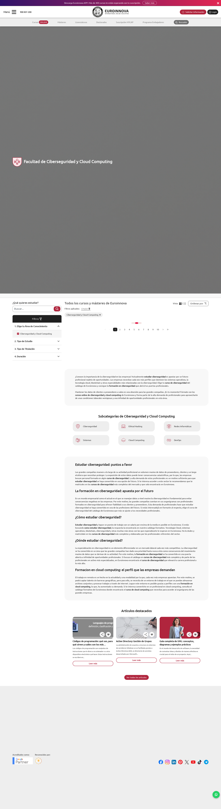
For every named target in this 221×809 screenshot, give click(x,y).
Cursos (39, 22)
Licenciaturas (81, 22)
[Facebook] (161, 762)
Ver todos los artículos (136, 677)
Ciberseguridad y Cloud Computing (36, 334)
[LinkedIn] (174, 762)
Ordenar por (196, 303)
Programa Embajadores (153, 22)
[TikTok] (199, 762)
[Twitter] (187, 762)
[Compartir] (102, 634)
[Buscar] (57, 308)
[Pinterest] (180, 762)
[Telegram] (206, 762)
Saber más (149, 3)
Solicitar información (194, 12)
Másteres (62, 22)
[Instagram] (167, 762)
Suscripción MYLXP (124, 22)
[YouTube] (193, 762)
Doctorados (101, 22)
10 (158, 329)
